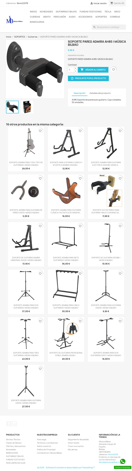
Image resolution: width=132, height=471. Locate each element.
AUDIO (72, 16)
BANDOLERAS (37, 22)
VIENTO (47, 16)
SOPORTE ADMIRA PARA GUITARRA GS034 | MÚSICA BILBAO (26, 401)
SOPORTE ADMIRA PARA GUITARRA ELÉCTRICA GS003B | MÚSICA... (106, 163)
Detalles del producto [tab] (100, 93)
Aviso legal (41, 439)
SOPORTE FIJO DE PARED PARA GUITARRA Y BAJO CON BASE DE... (106, 211)
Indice (33, 11)
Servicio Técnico (13, 439)
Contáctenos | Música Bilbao (49, 453)
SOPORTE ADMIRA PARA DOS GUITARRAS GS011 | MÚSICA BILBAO (106, 354)
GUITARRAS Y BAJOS (66, 11)
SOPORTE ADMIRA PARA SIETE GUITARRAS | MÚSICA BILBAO (66, 258)
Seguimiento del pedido (78, 439)
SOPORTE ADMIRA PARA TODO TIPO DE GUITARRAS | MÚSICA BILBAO (26, 163)
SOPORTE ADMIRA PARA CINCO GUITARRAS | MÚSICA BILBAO (65, 306)
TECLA (108, 11)
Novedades (46, 11)
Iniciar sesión (73, 443)
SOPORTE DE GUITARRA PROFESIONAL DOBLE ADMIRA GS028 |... (66, 354)
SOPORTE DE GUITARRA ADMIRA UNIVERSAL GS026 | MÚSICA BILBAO (26, 258)
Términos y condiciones (47, 443)
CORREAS (115, 16)
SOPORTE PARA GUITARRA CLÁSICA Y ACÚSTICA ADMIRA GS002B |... (66, 163)
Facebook (8, 423)
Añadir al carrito (93, 69)
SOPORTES (101, 16)
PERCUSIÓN (60, 16)
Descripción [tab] (79, 93)
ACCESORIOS (85, 16)
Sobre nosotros (44, 446)
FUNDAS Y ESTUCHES (91, 11)
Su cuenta (74, 434)
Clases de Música (13, 443)
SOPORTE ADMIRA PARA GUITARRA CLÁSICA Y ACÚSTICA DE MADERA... (66, 211)
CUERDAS (35, 16)
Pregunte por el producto (88, 78)
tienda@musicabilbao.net (110, 462)
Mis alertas (72, 449)
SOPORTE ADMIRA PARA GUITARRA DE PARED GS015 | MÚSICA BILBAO (26, 211)
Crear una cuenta (76, 446)
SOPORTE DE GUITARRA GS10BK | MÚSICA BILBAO (106, 258)
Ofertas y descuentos (16, 446)
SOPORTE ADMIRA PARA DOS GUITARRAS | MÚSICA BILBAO (26, 306)
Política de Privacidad (46, 449)
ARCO (117, 11)
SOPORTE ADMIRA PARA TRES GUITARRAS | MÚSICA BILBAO (26, 354)
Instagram (14, 423)
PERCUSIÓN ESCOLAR (15, 463)
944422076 (22, 3)
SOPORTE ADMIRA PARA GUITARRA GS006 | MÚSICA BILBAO (106, 306)
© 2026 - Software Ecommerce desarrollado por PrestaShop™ (66, 467)
